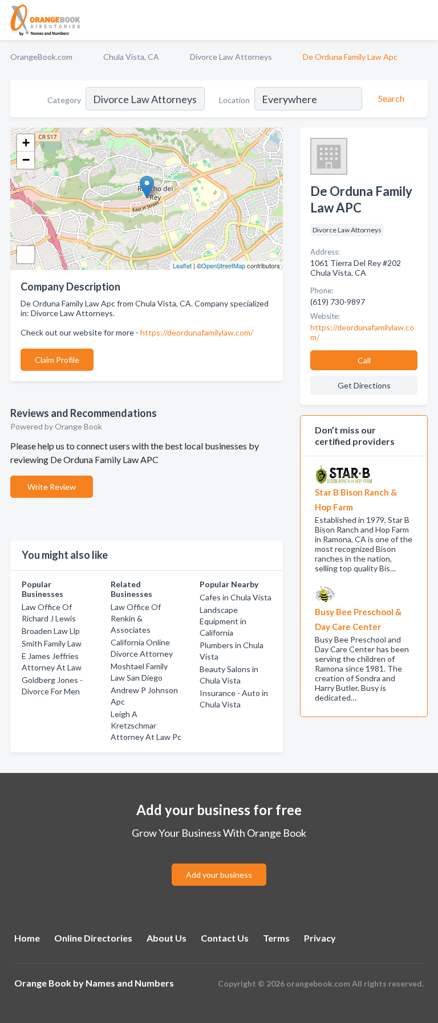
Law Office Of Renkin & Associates (136, 618)
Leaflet (182, 265)
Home (27, 937)
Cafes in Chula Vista (235, 597)
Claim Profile (57, 360)
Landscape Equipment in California (223, 621)
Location (234, 100)
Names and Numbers (130, 982)
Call (364, 360)
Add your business (219, 874)
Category (64, 100)
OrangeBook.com (41, 57)
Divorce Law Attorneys (231, 57)
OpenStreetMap (223, 265)
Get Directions (364, 385)
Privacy (320, 937)
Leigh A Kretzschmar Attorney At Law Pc (146, 725)
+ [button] (26, 143)
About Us (166, 937)
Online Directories (93, 937)
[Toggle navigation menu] (422, 20)
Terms (276, 937)
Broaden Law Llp (51, 631)
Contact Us (225, 937)
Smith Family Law (52, 643)
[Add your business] (219, 861)
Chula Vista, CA (131, 57)
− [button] (26, 160)
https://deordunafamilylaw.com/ (196, 332)
